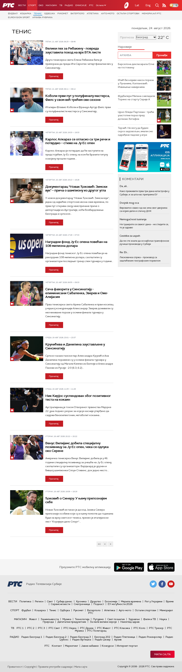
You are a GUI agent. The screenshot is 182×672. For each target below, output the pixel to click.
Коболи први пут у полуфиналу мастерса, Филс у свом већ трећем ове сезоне (77, 98)
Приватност (14, 666)
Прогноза (127, 37)
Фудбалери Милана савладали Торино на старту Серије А (136, 97)
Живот (33, 619)
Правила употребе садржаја (55, 666)
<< (99, 544)
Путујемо (98, 619)
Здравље (134, 619)
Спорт (32, 5)
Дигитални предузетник (71, 621)
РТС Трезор (156, 628)
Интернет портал (127, 645)
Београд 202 (102, 636)
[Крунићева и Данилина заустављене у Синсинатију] (26, 348)
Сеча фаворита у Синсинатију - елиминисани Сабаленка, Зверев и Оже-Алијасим (76, 293)
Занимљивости (50, 619)
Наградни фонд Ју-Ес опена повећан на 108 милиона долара (76, 244)
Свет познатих (116, 619)
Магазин (51, 5)
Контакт (57, 645)
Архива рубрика (42, 17)
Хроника (81, 601)
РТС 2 (30, 628)
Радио (69, 5)
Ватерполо (77, 13)
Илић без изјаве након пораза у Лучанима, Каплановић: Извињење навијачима (136, 83)
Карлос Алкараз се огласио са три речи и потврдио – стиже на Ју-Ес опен (77, 141)
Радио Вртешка (81, 639)
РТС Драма (86, 628)
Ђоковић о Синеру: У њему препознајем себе (76, 500)
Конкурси (108, 645)
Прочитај (53, 76)
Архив (118, 639)
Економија (111, 601)
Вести (22, 5)
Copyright (30, 666)
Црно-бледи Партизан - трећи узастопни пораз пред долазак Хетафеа (136, 115)
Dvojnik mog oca (129, 202)
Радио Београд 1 (31, 636)
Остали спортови (128, 13)
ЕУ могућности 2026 (120, 604)
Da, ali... (124, 186)
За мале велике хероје (103, 621)
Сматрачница (82, 604)
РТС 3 (41, 628)
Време (170, 601)
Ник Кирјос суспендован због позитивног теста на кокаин (78, 398)
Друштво (95, 601)
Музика (66, 619)
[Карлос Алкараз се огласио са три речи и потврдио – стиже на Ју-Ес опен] (26, 143)
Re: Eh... (124, 252)
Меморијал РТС (151, 13)
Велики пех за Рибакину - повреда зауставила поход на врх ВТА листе (73, 50)
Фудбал (13, 13)
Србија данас (64, 601)
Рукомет (62, 13)
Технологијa (82, 619)
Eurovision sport (19, 17)
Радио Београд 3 (80, 636)
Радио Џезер (103, 639)
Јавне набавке (90, 645)
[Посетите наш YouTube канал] (171, 584)
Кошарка (25, 13)
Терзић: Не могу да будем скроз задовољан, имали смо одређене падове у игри (135, 131)
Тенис (38, 13)
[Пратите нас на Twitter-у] (153, 584)
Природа (48, 621)
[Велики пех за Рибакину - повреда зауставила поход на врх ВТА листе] (26, 52)
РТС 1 (20, 628)
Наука (163, 619)
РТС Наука (69, 628)
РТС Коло (139, 628)
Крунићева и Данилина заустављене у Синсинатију (75, 346)
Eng (148, 5)
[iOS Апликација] (144, 157)
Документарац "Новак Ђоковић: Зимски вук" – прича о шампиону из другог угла (76, 188)
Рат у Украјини (153, 601)
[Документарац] (26, 190)
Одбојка (49, 13)
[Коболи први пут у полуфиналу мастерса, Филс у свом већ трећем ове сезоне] (26, 100)
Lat (137, 5)
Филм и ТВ (149, 619)
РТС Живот (104, 628)
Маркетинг (71, 645)
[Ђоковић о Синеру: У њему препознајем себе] (26, 502)
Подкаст (98, 604)
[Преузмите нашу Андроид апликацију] (129, 567)
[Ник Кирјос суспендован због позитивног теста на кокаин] (26, 400)
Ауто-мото (107, 13)
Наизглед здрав (130, 621)
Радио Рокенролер (150, 636)
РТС (91, 5)
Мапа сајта (162, 654)
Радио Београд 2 (56, 636)
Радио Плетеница (124, 636)
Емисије (81, 5)
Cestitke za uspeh (130, 235)
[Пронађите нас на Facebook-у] (162, 584)
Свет (50, 601)
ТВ (60, 5)
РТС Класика (122, 628)
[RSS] (164, 5)
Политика (25, 601)
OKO (41, 5)
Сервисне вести (60, 604)
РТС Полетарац (96, 630)
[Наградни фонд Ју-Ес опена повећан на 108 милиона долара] (26, 246)
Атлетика (93, 13)
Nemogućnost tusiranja (133, 219)
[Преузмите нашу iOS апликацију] (161, 567)
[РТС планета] (127, 5)
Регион (39, 601)
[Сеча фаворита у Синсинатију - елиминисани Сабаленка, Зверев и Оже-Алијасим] (26, 293)
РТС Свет (54, 628)
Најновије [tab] (125, 47)
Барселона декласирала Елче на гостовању (136, 65)
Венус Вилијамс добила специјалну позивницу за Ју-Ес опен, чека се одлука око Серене (77, 447)
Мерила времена (131, 601)
